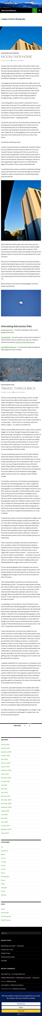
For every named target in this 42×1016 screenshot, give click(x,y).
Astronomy (5, 53)
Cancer (3, 858)
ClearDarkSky (6, 337)
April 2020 (4, 822)
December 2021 (6, 778)
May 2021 (4, 789)
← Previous (16, 725)
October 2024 (5, 748)
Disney (3, 865)
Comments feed (6, 916)
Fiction (3, 869)
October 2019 (5, 825)
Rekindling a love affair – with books (12, 946)
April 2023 (4, 759)
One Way (4, 960)
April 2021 (4, 792)
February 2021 (5, 796)
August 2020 (5, 811)
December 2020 (6, 800)
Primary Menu (39, 10)
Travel (3, 891)
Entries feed (5, 912)
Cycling (3, 862)
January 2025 (5, 744)
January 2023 (5, 766)
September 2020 (6, 807)
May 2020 (4, 818)
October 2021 (5, 781)
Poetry (3, 880)
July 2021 (4, 785)
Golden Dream (5, 953)
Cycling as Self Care (19, 974)
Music (3, 873)
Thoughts (4, 887)
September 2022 (6, 770)
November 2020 (6, 803)
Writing (3, 895)
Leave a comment (18, 60)
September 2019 (6, 829)
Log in (3, 909)
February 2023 (5, 763)
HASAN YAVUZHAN (7, 978)
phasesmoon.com (7, 330)
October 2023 (5, 755)
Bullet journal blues (17, 985)
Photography (14, 53)
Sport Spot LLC (5, 974)
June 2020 (4, 814)
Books (3, 854)
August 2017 (5, 833)
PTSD (12, 385)
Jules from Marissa (8, 10)
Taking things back (18, 388)
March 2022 (5, 774)
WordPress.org (6, 920)
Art (2, 847)
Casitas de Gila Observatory (25, 342)
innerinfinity (5, 985)
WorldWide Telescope (8, 347)
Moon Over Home (16, 56)
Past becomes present (8, 957)
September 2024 (6, 752)
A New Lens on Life (7, 949)
